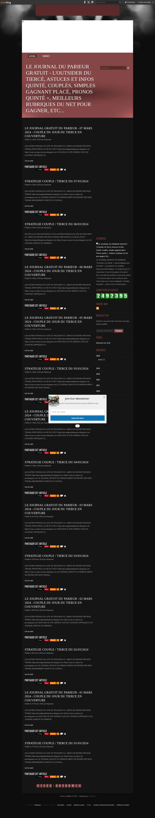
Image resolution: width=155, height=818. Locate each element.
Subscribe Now (77, 418)
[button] (77, 398)
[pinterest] (92, 2)
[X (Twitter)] (88, 2)
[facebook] (84, 2)
